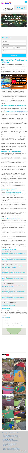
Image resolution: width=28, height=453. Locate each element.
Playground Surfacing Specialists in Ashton (10, 432)
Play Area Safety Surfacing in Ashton (10, 440)
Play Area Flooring (22, 450)
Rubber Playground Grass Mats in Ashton (11, 448)
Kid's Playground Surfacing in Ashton (10, 435)
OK (21, 325)
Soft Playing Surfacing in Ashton (9, 444)
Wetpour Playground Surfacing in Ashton (11, 449)
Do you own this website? (8, 325)
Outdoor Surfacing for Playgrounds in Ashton (12, 437)
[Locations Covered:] (1, 1)
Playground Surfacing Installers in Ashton (11, 441)
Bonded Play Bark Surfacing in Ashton (10, 436)
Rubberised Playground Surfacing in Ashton (12, 447)
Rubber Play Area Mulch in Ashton (10, 443)
